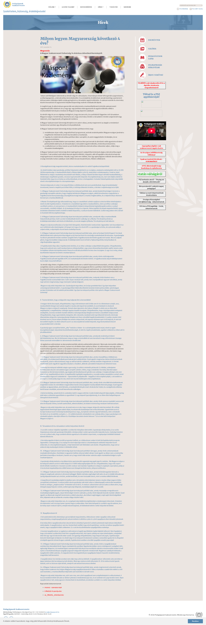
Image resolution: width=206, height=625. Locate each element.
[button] (70, 621)
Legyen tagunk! (68, 7)
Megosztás (45, 51)
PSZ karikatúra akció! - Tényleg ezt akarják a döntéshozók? (151, 181)
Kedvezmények (86, 7)
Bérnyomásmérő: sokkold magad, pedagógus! (151, 187)
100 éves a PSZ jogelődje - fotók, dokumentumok (151, 207)
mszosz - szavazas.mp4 (53, 587)
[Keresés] (202, 5)
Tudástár (113, 7)
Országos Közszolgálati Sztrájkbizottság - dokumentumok (151, 201)
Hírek (100, 7)
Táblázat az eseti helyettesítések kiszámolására (151, 194)
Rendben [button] (195, 621)
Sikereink (127, 7)
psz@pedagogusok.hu (52, 612)
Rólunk (51, 7)
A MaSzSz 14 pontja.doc (53, 591)
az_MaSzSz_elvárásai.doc (54, 595)
